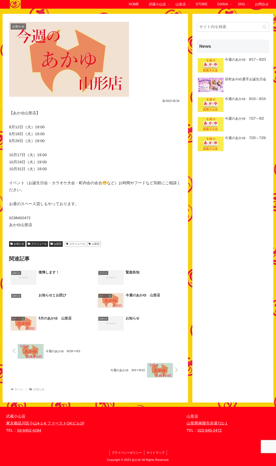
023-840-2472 (210, 430)
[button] (264, 26)
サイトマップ (155, 452)
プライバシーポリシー (127, 452)
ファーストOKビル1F (66, 423)
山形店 (57, 243)
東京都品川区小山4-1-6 (26, 423)
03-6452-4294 (29, 430)
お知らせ (19, 243)
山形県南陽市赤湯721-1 (207, 423)
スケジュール (39, 243)
